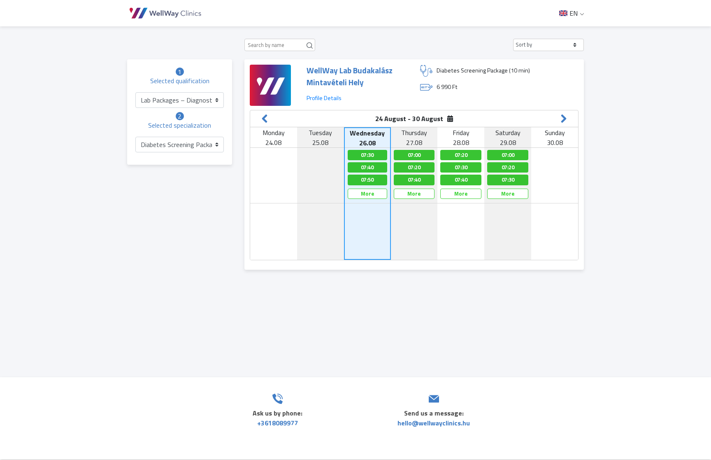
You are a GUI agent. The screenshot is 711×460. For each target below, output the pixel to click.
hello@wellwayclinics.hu (433, 423)
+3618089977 (277, 423)
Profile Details (324, 98)
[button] (548, 45)
